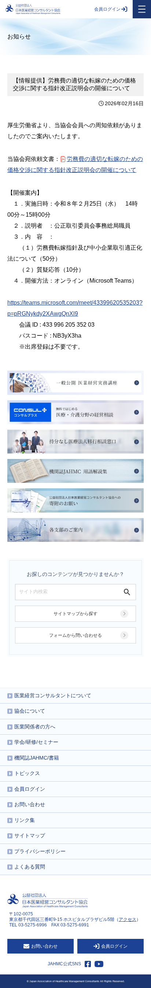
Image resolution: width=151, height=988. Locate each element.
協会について (29, 711)
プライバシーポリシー (40, 851)
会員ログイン (107, 9)
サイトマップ (29, 835)
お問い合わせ (29, 804)
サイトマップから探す (75, 613)
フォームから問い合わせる (75, 635)
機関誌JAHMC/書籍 (36, 758)
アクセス (127, 919)
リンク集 (24, 820)
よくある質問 (29, 867)
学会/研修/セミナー (36, 742)
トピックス (27, 773)
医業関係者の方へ (34, 727)
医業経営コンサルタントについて (52, 695)
